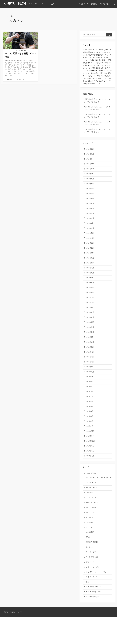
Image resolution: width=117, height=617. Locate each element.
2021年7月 (89, 397)
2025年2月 (90, 194)
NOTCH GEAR (92, 503)
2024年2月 (90, 248)
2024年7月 (90, 223)
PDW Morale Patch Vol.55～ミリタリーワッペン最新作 (97, 116)
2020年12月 (90, 431)
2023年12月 (90, 253)
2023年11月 (90, 258)
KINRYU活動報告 (93, 597)
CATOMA (89, 493)
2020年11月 (90, 436)
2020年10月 (90, 441)
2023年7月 (90, 278)
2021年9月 (90, 387)
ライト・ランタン (93, 567)
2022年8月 (90, 332)
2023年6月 (90, 283)
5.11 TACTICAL (91, 483)
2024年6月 (90, 228)
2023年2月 (90, 302)
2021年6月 (90, 401)
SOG (88, 537)
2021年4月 (89, 411)
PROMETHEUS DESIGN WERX (98, 478)
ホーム (10, 16)
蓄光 (87, 582)
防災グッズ (90, 562)
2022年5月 (90, 347)
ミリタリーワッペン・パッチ (97, 572)
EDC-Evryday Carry (93, 592)
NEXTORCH (91, 508)
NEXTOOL (90, 513)
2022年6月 (90, 342)
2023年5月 (90, 288)
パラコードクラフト (93, 587)
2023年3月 (90, 297)
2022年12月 (90, 312)
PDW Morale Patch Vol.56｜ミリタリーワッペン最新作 (97, 108)
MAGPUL (89, 518)
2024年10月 (90, 208)
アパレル (89, 547)
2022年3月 (90, 357)
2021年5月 (89, 406)
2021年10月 (90, 382)
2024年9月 (90, 213)
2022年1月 (89, 367)
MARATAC (90, 532)
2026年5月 (90, 154)
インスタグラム (105, 4)
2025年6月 (90, 179)
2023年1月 (89, 307)
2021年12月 (90, 372)
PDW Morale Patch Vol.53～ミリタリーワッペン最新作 (97, 131)
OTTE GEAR (91, 498)
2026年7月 (90, 149)
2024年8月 (90, 218)
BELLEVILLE (91, 488)
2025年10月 (90, 169)
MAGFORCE (11, 79)
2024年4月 (90, 238)
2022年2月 (90, 362)
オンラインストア (82, 4)
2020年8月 (90, 451)
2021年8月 (90, 392)
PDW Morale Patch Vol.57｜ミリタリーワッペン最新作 (97, 101)
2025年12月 (90, 164)
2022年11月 (90, 317)
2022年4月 (90, 352)
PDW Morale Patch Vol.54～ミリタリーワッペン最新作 (97, 123)
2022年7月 (90, 337)
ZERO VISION (92, 542)
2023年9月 (90, 268)
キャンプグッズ (92, 557)
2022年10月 (90, 322)
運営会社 (94, 4)
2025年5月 (90, 184)
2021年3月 (89, 416)
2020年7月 (90, 456)
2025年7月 (90, 174)
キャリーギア (21, 79)
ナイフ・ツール (92, 577)
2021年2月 (89, 421)
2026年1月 (90, 159)
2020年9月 (90, 446)
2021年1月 (89, 426)
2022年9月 (90, 327)
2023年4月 (90, 293)
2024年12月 (90, 198)
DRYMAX (89, 522)
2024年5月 (90, 233)
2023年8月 (90, 273)
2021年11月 (90, 377)
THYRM (89, 527)
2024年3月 (90, 243)
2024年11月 (90, 203)
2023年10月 (90, 263)
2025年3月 (90, 189)
